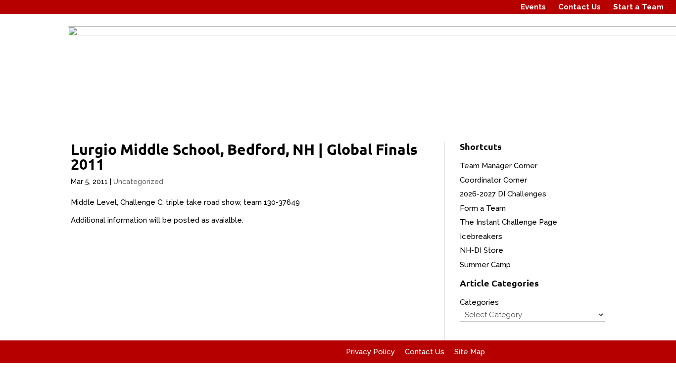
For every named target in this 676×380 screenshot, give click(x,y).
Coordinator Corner (493, 180)
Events (533, 6)
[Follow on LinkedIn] (501, 7)
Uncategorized (138, 182)
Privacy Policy (370, 351)
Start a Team (638, 6)
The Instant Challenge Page (508, 222)
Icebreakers (481, 236)
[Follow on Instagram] (482, 7)
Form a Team (483, 208)
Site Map (469, 351)
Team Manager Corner (498, 165)
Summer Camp (485, 264)
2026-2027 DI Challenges (503, 194)
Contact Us (579, 6)
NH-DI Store (481, 250)
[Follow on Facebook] (464, 7)
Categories (479, 302)
